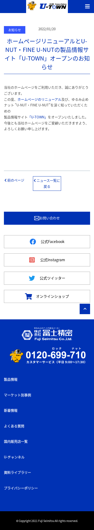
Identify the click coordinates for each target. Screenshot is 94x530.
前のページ (15, 180)
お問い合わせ (49, 217)
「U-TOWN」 (38, 116)
